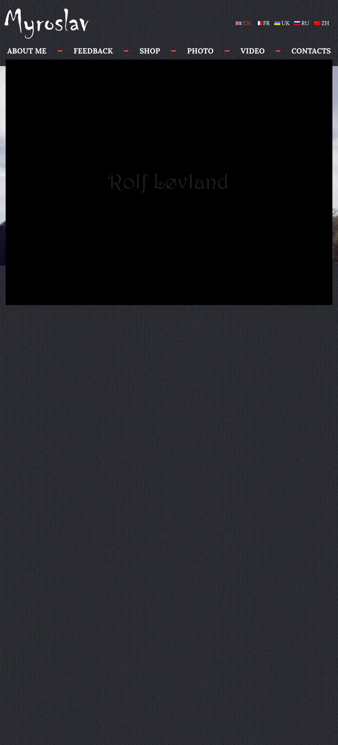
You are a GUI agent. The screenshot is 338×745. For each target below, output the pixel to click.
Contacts (311, 51)
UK (285, 23)
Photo (200, 51)
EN (247, 23)
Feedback (93, 51)
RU (305, 23)
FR (266, 23)
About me (27, 51)
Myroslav (46, 21)
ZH (324, 23)
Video (253, 51)
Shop (150, 51)
